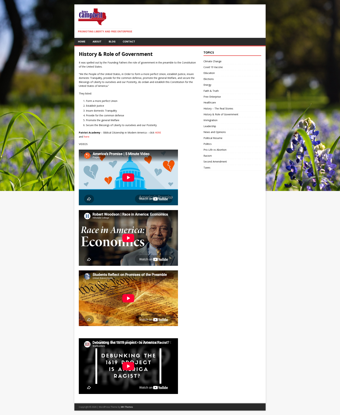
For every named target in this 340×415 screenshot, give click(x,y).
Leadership (209, 126)
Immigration (210, 120)
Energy (207, 84)
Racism (207, 155)
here (86, 136)
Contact (129, 41)
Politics (207, 144)
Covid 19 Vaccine (213, 67)
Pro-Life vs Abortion (214, 149)
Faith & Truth (211, 90)
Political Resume (212, 138)
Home (81, 41)
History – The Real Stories (218, 108)
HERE (158, 132)
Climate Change (212, 61)
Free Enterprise (212, 96)
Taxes (206, 167)
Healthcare (209, 102)
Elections (208, 79)
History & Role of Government (220, 114)
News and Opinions (214, 132)
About (97, 41)
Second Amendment (215, 161)
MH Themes (127, 406)
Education (209, 73)
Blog (112, 41)
